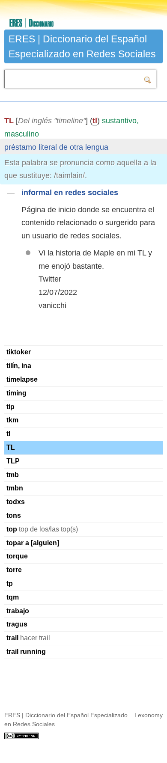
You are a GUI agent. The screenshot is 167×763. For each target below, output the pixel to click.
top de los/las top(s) (42, 529)
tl (94, 120)
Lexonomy (148, 715)
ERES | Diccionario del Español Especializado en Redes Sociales (82, 46)
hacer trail (28, 637)
